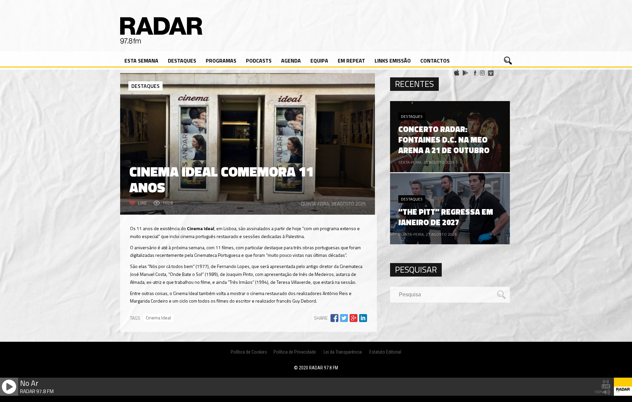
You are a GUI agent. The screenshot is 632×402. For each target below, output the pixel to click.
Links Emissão (393, 61)
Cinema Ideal (158, 317)
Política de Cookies (249, 352)
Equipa (319, 61)
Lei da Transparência (343, 352)
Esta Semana (141, 61)
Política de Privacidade (295, 352)
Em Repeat (351, 61)
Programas (221, 61)
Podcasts (259, 61)
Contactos (435, 61)
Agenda (291, 61)
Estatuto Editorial (385, 352)
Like (142, 202)
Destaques (182, 61)
